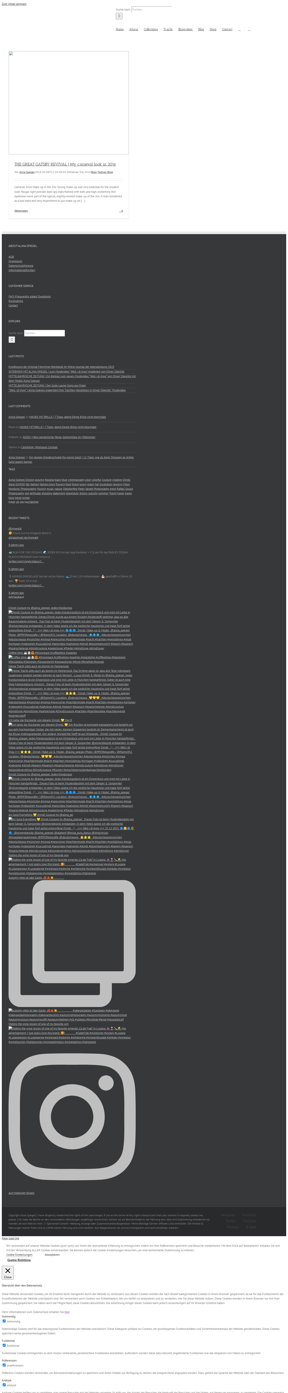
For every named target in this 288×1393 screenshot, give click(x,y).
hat (97, 484)
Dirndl (126, 480)
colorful (96, 480)
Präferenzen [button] (9, 1360)
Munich (41, 489)
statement (59, 493)
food (68, 484)
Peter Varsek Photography (93, 489)
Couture (107, 480)
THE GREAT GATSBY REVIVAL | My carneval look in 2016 (65, 164)
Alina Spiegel (26, 172)
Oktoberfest (70, 489)
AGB (11, 257)
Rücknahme (16, 301)
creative (117, 480)
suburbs (93, 493)
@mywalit (15, 528)
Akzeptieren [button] (52, 1255)
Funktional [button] (8, 1341)
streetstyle (72, 493)
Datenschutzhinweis (21, 266)
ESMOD (20, 484)
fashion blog (47, 484)
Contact (13, 305)
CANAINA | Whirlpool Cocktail (39, 447)
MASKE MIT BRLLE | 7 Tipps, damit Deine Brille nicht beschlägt (67, 417)
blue (64, 480)
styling (83, 493)
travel (120, 493)
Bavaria (49, 480)
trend (18, 498)
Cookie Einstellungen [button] (19, 1255)
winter (26, 498)
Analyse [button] (6, 1380)
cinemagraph (76, 480)
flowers (60, 484)
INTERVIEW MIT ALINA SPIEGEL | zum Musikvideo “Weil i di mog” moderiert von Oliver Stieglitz (66, 371)
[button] (249, 29)
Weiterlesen (21, 210)
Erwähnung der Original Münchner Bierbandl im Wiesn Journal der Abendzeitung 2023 (61, 367)
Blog (94, 172)
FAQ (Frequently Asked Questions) (30, 296)
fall (28, 484)
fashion (34, 484)
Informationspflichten (22, 270)
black (57, 480)
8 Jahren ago (16, 545)
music (50, 489)
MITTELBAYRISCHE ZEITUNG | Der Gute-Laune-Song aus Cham (47, 385)
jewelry (117, 484)
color (88, 480)
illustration (105, 484)
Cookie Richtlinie (19, 1260)
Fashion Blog (105, 172)
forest (75, 484)
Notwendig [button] (9, 1316)
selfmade (35, 493)
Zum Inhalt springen (14, 4)
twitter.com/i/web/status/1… (26, 561)
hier (67, 1312)
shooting (47, 493)
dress (12, 484)
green (90, 484)
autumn (39, 480)
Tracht (113, 493)
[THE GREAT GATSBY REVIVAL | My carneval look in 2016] (69, 102)
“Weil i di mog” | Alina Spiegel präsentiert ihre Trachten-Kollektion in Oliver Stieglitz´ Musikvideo (67, 390)
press (113, 489)
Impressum (15, 261)
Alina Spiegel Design (21, 480)
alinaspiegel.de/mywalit (23, 537)
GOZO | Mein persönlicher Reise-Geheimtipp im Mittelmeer (59, 437)
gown (82, 484)
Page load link (10, 1238)
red (27, 493)
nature (58, 489)
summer (103, 493)
